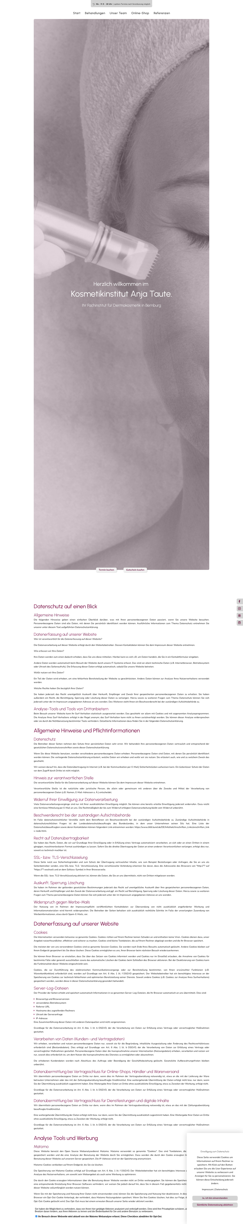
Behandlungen (95, 13)
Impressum (207, 1189)
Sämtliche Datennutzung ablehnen (215, 1204)
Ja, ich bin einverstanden (215, 1198)
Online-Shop (140, 13)
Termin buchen (106, 569)
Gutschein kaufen (135, 569)
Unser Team (118, 13)
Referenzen (162, 13)
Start (76, 13)
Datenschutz (221, 1189)
